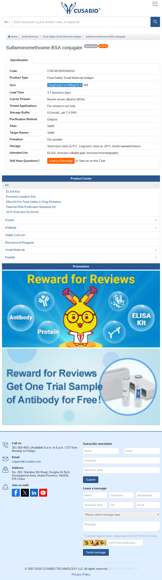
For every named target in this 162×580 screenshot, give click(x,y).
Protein (9, 220)
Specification (19, 60)
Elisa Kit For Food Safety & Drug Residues (33, 201)
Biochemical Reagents (19, 242)
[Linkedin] (33, 493)
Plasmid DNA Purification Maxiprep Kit (31, 207)
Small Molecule (30, 36)
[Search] (155, 22)
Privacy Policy (81, 574)
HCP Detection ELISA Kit (22, 212)
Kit (6, 185)
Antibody (10, 227)
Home (13, 36)
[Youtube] (42, 493)
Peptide (10, 257)
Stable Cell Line (15, 235)
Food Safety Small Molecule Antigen (62, 36)
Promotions (81, 266)
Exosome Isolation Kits (21, 196)
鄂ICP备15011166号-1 (123, 568)
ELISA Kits (13, 191)
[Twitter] (24, 493)
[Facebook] (16, 493)
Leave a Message (61, 160)
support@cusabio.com (26, 461)
